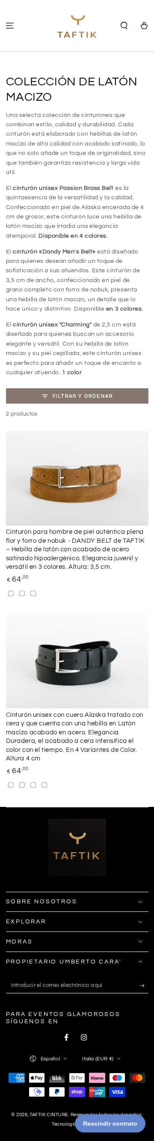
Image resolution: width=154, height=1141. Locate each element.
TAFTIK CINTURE (49, 1114)
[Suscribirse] (143, 985)
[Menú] (10, 25)
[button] (124, 25)
